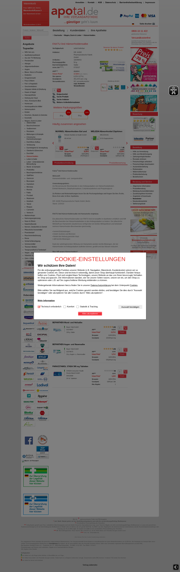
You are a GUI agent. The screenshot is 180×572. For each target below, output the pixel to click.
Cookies (134, 285)
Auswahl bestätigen (130, 307)
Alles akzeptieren (90, 313)
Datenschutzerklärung (101, 285)
